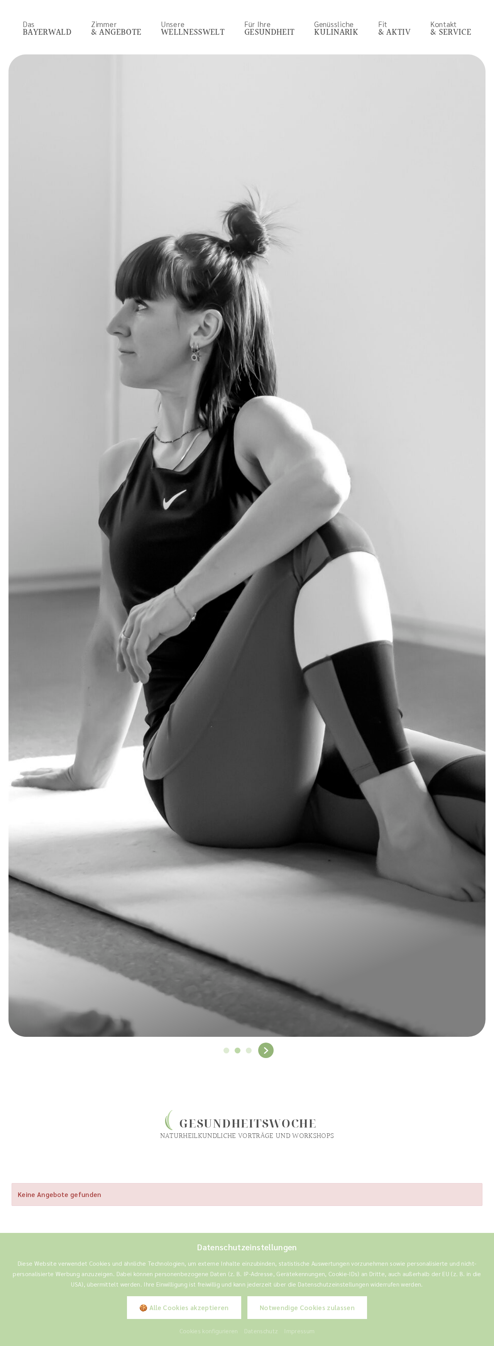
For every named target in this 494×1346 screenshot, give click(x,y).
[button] (226, 1050)
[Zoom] (247, 545)
